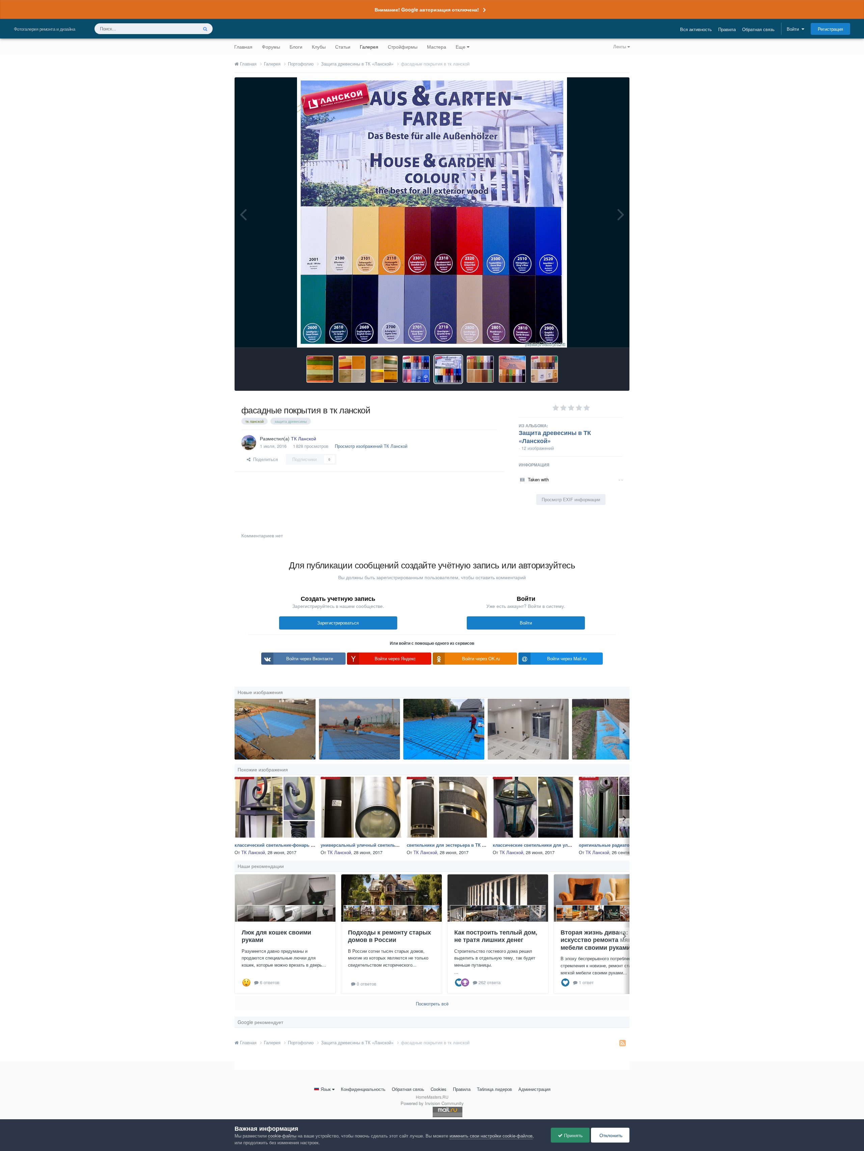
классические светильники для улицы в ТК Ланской (550, 845)
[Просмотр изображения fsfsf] (528, 729)
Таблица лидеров (494, 1089)
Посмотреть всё (432, 1003)
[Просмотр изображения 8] (359, 729)
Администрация (534, 1089)
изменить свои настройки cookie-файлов (491, 1135)
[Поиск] (205, 28)
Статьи (342, 46)
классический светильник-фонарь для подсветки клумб (296, 845)
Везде (183, 28)
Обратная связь (758, 29)
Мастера (436, 46)
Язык (325, 1089)
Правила (727, 29)
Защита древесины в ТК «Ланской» (555, 436)
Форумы (271, 46)
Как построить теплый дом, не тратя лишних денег (495, 936)
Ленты (620, 46)
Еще (460, 46)
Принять (573, 1135)
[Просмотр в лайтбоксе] (432, 212)
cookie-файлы (282, 1135)
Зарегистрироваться (338, 622)
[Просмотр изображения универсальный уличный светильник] (361, 807)
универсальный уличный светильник (362, 845)
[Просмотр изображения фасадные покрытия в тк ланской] (416, 369)
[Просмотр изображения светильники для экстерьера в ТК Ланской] (447, 807)
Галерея (369, 46)
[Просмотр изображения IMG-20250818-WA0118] (612, 729)
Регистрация (830, 29)
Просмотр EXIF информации (571, 499)
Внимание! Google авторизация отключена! (427, 9)
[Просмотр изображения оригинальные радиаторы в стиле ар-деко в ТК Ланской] (619, 807)
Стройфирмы (402, 46)
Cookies (439, 1089)
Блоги (296, 46)
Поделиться (264, 459)
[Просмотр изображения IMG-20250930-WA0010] (443, 729)
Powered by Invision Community (432, 1103)
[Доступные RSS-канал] (622, 1042)
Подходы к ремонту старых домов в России (389, 936)
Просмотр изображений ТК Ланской (371, 446)
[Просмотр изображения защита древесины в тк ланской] (512, 369)
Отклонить (610, 1135)
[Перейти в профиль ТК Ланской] (248, 442)
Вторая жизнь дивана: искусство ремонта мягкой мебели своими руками (601, 940)
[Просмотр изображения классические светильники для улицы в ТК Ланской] (533, 807)
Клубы (319, 46)
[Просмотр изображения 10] (275, 729)
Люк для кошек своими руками (276, 936)
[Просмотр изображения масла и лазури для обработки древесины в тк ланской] (319, 369)
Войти (794, 29)
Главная (243, 46)
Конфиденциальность (363, 1089)
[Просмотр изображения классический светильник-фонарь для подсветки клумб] (275, 807)
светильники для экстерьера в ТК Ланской (453, 845)
